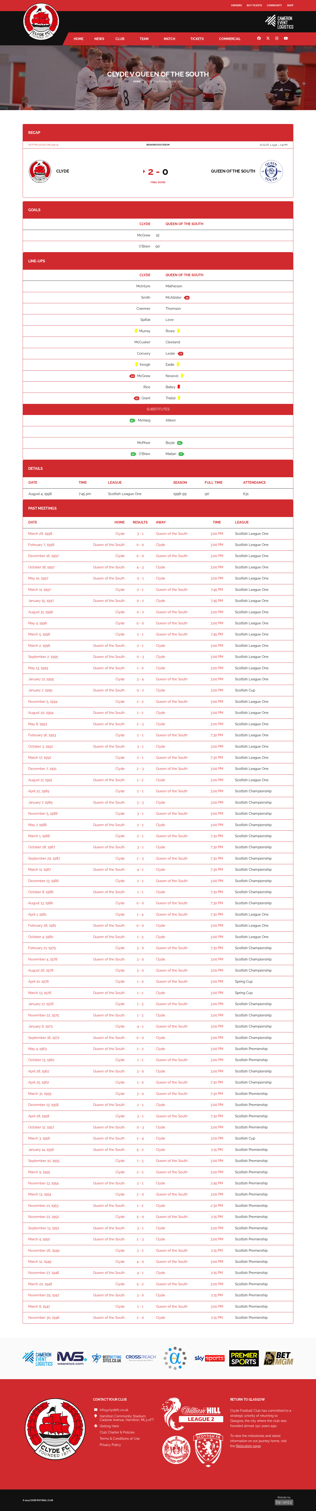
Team (144, 39)
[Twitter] (268, 38)
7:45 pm (217, 590)
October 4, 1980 (40, 937)
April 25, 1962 (38, 1082)
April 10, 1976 (38, 981)
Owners (236, 5)
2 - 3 (140, 724)
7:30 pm (217, 735)
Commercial (230, 39)
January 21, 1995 (41, 679)
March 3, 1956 (39, 1138)
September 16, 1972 (43, 1038)
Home (78, 39)
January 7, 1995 (40, 690)
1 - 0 (140, 668)
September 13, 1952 (43, 1228)
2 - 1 (140, 590)
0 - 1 (140, 578)
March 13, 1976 (39, 993)
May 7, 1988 (37, 825)
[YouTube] (286, 38)
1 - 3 (140, 937)
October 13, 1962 (41, 1060)
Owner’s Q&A (239, 18)
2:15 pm (217, 1150)
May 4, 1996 (37, 623)
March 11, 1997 (39, 590)
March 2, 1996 (39, 646)
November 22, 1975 (43, 1015)
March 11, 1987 (39, 869)
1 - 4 (140, 914)
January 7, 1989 (40, 802)
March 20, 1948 (40, 1284)
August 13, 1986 (40, 903)
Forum (235, 15)
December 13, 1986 (43, 881)
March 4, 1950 (39, 1239)
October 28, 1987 (41, 847)
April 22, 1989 (38, 791)
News (99, 39)
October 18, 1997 (41, 567)
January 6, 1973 (40, 1026)
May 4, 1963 (37, 1049)
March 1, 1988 (39, 836)
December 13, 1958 (43, 1105)
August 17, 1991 (40, 780)
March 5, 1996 (39, 634)
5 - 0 (140, 1217)
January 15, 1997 (41, 601)
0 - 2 (140, 601)
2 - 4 (140, 1138)
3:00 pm (217, 534)
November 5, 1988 (43, 813)
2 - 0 (140, 1194)
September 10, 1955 (43, 1161)
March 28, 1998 (40, 534)
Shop (290, 5)
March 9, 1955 (39, 1172)
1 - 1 (140, 892)
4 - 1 (140, 869)
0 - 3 (140, 657)
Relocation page (248, 1446)
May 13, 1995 (38, 668)
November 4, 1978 (42, 959)
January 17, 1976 (41, 1004)
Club (119, 39)
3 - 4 (140, 679)
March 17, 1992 (39, 758)
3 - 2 (140, 1250)
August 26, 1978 (40, 970)
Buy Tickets (254, 5)
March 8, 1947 (39, 1306)
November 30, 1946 (43, 1318)
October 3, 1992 (40, 746)
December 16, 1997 (43, 556)
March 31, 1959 (39, 1094)
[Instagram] (277, 38)
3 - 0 (140, 948)
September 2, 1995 (43, 657)
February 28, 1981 (42, 925)
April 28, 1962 (38, 1071)
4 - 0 (140, 1262)
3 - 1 (140, 534)
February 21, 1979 (42, 948)
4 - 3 (140, 567)
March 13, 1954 (39, 1194)
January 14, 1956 (41, 1150)
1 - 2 (140, 713)
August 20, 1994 (40, 713)
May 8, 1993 (37, 724)
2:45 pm (217, 1183)
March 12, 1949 (39, 1262)
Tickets (197, 39)
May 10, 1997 (38, 578)
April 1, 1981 (37, 914)
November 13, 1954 (43, 1183)
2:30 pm (217, 1206)
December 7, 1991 (42, 769)
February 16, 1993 (42, 735)
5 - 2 (140, 1150)
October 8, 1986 (40, 892)
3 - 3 (140, 802)
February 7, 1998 (41, 545)
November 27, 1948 (43, 1273)
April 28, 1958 (38, 1116)
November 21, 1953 (43, 1206)
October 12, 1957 (41, 1127)
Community (274, 5)
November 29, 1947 (43, 1295)
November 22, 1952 (43, 1217)
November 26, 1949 (43, 1250)
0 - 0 (140, 545)
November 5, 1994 (42, 702)
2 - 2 (140, 702)
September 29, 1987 (44, 858)
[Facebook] (259, 38)
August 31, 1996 (40, 612)
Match (169, 39)
